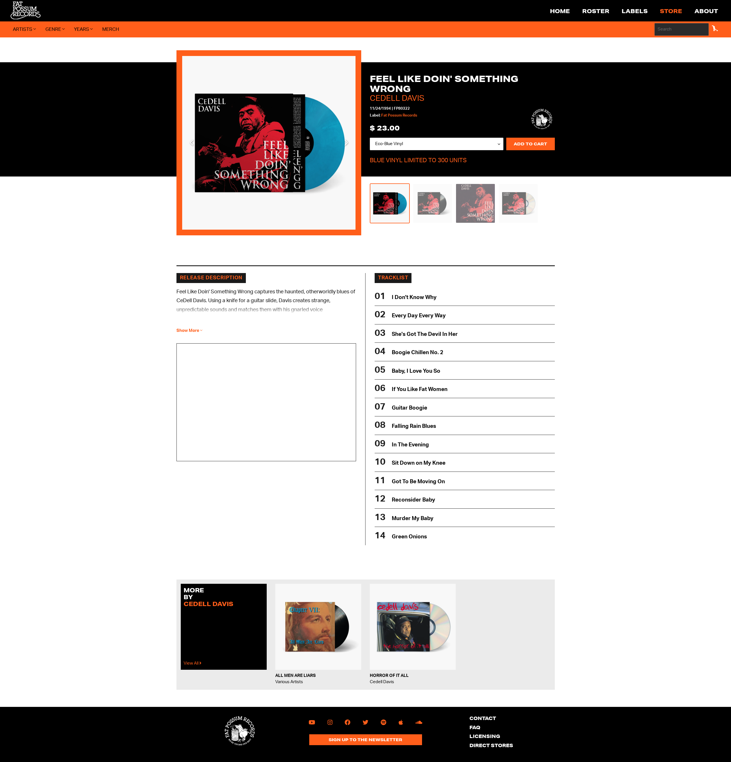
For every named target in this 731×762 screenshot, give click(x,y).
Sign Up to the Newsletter (365, 739)
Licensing (484, 736)
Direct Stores (491, 745)
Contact (482, 718)
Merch (110, 29)
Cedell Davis (397, 98)
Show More (188, 330)
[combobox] (681, 29)
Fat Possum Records (399, 115)
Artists (23, 29)
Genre (53, 29)
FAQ (474, 727)
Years (82, 29)
